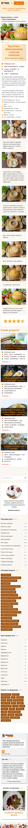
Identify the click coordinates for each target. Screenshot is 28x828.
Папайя (12, 708)
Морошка (20, 703)
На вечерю (13, 69)
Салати (6, 73)
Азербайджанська (6, 653)
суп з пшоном (5, 583)
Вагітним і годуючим (6, 523)
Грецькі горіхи (5, 697)
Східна (2, 678)
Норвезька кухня (9, 418)
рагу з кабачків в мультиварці (9, 603)
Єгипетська (4, 643)
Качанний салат (18, 700)
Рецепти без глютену (7, 549)
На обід (6, 69)
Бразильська (4, 662)
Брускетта (7, 461)
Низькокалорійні (5, 539)
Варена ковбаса (6, 694)
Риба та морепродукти (11, 66)
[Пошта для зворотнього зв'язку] (3, 751)
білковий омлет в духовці (8, 592)
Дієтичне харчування (7, 536)
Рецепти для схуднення (7, 555)
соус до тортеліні (6, 618)
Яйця (20, 386)
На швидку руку (22, 425)
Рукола (4, 714)
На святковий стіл (10, 390)
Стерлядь (10, 714)
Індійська (3, 646)
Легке (13, 703)
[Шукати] (25, 478)
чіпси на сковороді (7, 606)
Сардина (21, 66)
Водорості (15, 694)
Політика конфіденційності (14, 781)
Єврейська (4, 640)
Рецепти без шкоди (6, 552)
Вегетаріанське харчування (12, 388)
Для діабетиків (5, 533)
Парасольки (20, 708)
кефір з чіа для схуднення (8, 600)
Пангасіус (4, 708)
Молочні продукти (14, 454)
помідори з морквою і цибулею (10, 620)
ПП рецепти (7, 457)
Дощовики (20, 697)
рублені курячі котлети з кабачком (11, 586)
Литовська (4, 672)
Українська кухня (9, 63)
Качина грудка (5, 703)
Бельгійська (4, 659)
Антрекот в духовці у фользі (14, 814)
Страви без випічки (6, 565)
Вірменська (4, 668)
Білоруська (4, 665)
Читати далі (5, 361)
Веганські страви (6, 527)
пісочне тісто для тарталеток (9, 595)
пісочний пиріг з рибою (8, 589)
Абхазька (3, 649)
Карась (9, 700)
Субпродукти (18, 354)
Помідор (4, 711)
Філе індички (5, 717)
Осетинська (4, 675)
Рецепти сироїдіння (6, 558)
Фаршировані (14, 73)
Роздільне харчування (7, 562)
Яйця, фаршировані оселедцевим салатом (14, 379)
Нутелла (15, 706)
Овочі (11, 354)
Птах (23, 454)
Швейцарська (5, 684)
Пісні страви (4, 542)
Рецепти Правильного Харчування (11, 546)
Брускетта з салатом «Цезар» (14, 447)
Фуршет (19, 459)
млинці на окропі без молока (9, 609)
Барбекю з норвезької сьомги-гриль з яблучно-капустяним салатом (14, 412)
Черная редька (15, 717)
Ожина (22, 706)
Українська (4, 681)
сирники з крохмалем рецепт (9, 623)
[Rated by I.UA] (6, 754)
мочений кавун (6, 574)
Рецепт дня (18, 3)
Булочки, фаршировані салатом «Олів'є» (14, 347)
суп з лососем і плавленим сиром (11, 626)
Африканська (4, 656)
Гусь (13, 697)
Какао (3, 700)
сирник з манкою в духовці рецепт (11, 577)
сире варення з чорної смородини (11, 597)
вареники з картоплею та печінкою (11, 612)
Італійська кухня (9, 452)
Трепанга (18, 714)
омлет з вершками (6, 629)
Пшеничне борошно (14, 711)
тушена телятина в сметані (9, 580)
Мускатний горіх (6, 706)
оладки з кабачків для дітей (9, 615)
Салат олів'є (23, 358)
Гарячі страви (8, 427)
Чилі (20, 420)
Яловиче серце (6, 720)
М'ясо (6, 354)
